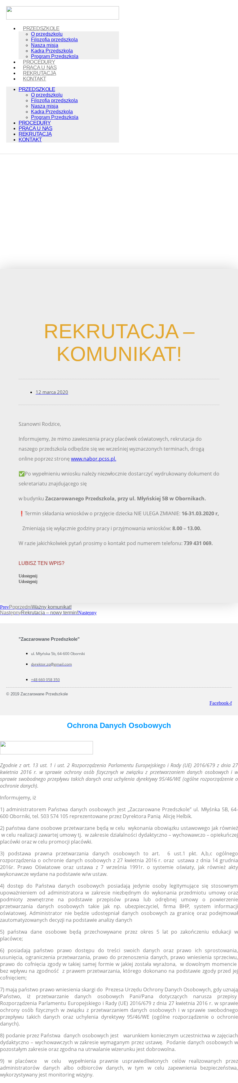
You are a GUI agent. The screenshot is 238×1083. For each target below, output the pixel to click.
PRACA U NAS (40, 68)
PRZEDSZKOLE (41, 28)
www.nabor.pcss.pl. (93, 458)
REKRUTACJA (39, 73)
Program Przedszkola (54, 56)
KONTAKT (34, 79)
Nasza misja (44, 45)
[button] (119, 576)
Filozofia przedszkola (54, 39)
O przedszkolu (47, 34)
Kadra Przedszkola (52, 50)
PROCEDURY (39, 62)
